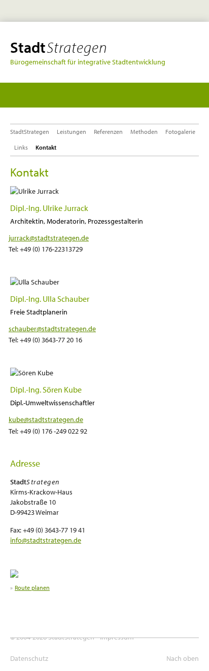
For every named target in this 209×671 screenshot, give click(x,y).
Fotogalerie (180, 131)
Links (21, 147)
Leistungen (71, 131)
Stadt (58, 47)
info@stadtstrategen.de (45, 540)
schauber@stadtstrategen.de (52, 328)
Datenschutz (29, 658)
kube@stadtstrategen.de (46, 419)
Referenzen (108, 131)
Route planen (32, 587)
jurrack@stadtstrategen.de (49, 237)
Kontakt (46, 147)
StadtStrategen (29, 131)
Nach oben (182, 658)
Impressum (117, 637)
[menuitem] (31, 132)
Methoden (144, 131)
